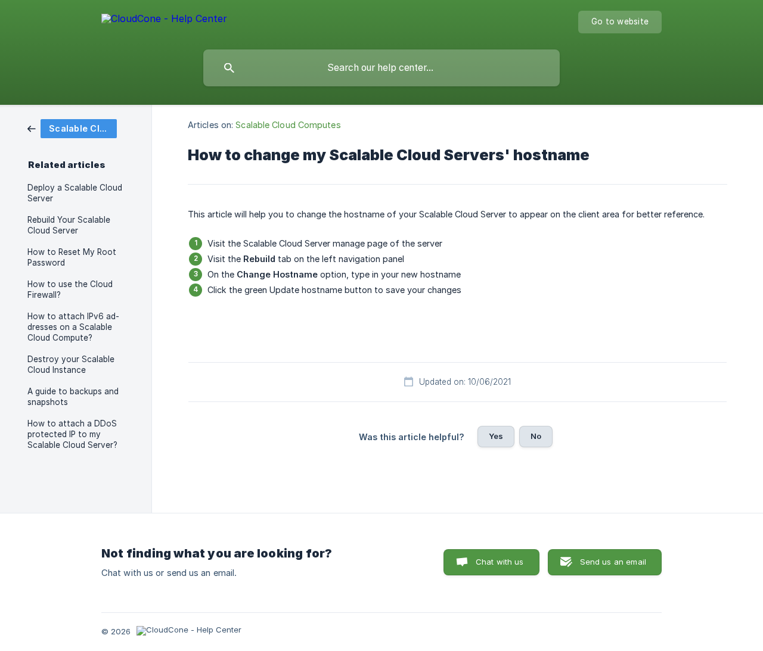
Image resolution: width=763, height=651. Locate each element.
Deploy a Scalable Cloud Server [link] (74, 193)
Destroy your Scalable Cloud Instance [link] (70, 364)
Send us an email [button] (613, 561)
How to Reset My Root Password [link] (71, 257)
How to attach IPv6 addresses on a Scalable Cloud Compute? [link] (73, 327)
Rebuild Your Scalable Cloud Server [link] (68, 225)
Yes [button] (496, 436)
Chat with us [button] (500, 561)
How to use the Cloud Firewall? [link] (70, 289)
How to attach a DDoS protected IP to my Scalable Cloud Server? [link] (72, 434)
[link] (72, 127)
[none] (164, 20)
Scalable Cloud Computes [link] (287, 125)
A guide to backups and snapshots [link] (73, 397)
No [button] (536, 436)
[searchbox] (381, 67)
